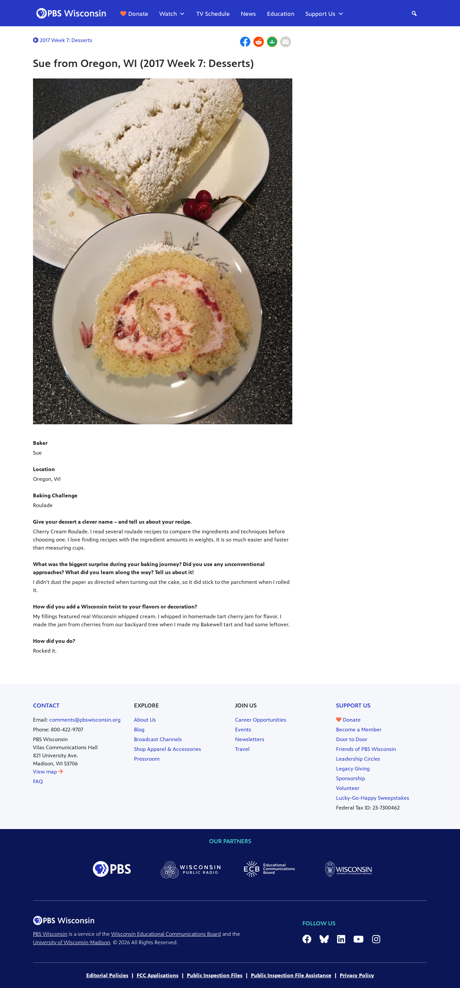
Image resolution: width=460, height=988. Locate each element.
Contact (46, 705)
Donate (138, 14)
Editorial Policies (107, 975)
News (248, 14)
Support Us (320, 14)
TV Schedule (213, 14)
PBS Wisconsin (50, 934)
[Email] (285, 42)
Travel (242, 749)
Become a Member (359, 729)
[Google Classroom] (272, 42)
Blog (139, 729)
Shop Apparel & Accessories (167, 749)
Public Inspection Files (214, 975)
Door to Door (351, 739)
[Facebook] (245, 42)
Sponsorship (350, 778)
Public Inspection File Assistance (291, 975)
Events (243, 729)
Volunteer (348, 788)
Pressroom (147, 759)
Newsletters (249, 739)
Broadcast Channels (158, 739)
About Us (145, 720)
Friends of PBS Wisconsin (366, 749)
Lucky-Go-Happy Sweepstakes (372, 798)
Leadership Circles (358, 759)
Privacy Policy (357, 975)
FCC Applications (157, 975)
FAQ (38, 781)
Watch (168, 14)
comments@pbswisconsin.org (85, 720)
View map (45, 771)
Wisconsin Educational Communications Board (166, 934)
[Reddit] (258, 42)
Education (280, 14)
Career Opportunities (260, 720)
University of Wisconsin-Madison (71, 942)
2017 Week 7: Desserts (65, 40)
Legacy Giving (353, 768)
